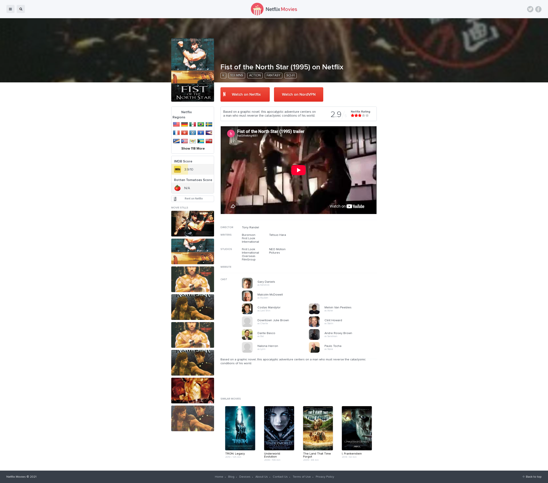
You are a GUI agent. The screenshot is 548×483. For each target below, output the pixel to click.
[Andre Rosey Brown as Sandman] (344, 339)
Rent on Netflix (194, 198)
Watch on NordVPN (299, 95)
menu (10, 9)
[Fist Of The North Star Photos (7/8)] (192, 390)
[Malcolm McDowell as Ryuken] (277, 300)
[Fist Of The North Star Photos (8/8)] (192, 418)
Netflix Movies (16, 476)
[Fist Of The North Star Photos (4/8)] (192, 307)
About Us (261, 476)
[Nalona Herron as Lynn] (277, 352)
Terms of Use (302, 476)
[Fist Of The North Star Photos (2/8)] (192, 251)
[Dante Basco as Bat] (277, 339)
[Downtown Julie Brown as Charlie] (277, 326)
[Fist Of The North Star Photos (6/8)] (192, 363)
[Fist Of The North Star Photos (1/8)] (192, 223)
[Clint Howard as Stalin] (344, 326)
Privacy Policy (325, 476)
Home (219, 476)
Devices (244, 476)
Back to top (534, 476)
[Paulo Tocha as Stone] (344, 352)
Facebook (538, 9)
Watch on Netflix (246, 95)
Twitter (530, 9)
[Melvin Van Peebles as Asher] (344, 313)
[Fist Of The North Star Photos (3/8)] (192, 279)
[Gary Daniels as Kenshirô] (277, 287)
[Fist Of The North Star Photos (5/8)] (192, 335)
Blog (231, 476)
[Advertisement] (345, 253)
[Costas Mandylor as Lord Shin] (277, 313)
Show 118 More (193, 148)
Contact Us (280, 476)
